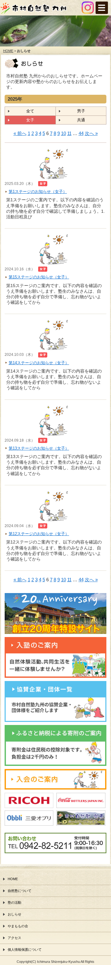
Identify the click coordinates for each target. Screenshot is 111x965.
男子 (81, 111)
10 (63, 133)
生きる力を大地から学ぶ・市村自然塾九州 (43, 10)
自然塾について (19, 891)
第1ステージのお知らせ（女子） (38, 191)
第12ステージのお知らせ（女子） (39, 533)
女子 (30, 120)
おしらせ (14, 914)
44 (81, 133)
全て (30, 111)
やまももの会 (18, 926)
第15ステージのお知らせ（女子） (39, 277)
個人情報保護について (25, 949)
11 (69, 133)
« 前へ (20, 133)
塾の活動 (14, 902)
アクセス (14, 938)
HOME (8, 51)
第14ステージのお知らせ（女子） (39, 362)
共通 (81, 120)
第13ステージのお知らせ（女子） (39, 448)
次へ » (91, 133)
